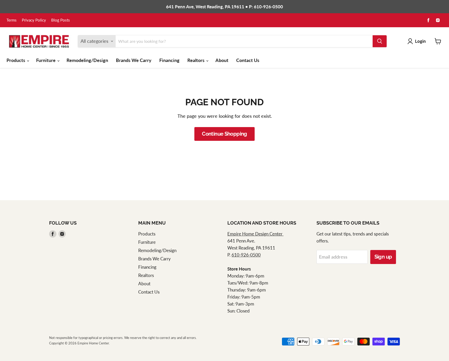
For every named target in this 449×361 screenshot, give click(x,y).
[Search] (380, 41)
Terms (11, 20)
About (221, 60)
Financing (169, 60)
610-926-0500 (246, 255)
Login (420, 41)
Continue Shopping (224, 134)
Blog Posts (60, 20)
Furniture (46, 60)
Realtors (196, 60)
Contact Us (247, 60)
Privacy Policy (34, 20)
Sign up (383, 257)
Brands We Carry (133, 60)
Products (16, 60)
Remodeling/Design (87, 60)
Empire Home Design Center (255, 234)
